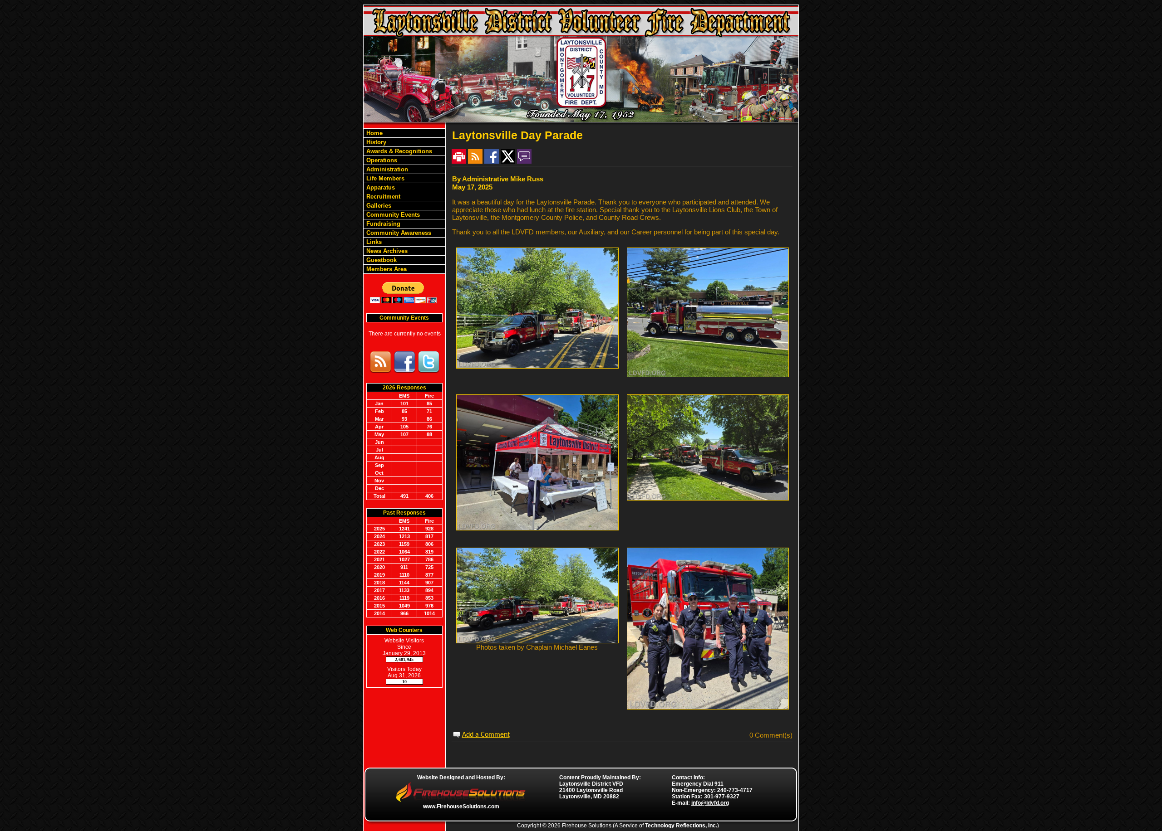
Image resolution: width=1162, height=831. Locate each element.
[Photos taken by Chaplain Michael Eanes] (537, 641)
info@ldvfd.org (710, 803)
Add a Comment (486, 735)
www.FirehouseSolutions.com (461, 806)
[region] (404, 201)
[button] (404, 160)
